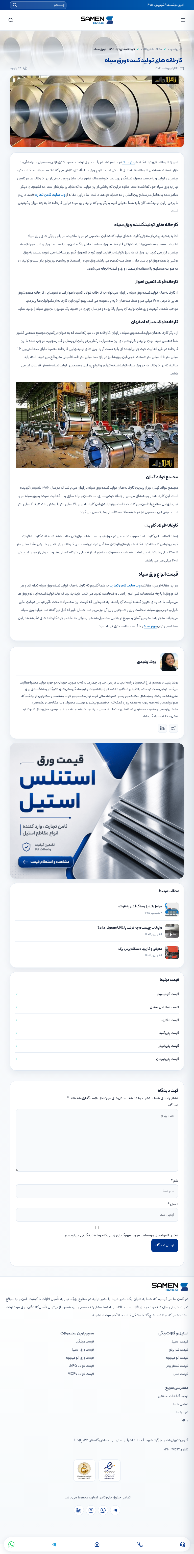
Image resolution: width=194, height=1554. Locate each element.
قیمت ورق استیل (82, 1350)
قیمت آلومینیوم (176, 1358)
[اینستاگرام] (91, 1510)
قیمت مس (180, 1374)
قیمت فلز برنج (178, 1350)
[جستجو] (11, 20)
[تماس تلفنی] (140, 1544)
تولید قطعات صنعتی (173, 1396)
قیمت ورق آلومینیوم (79, 1358)
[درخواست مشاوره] (182, 1544)
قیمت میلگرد (85, 1342)
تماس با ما (180, 1404)
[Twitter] (173, 728)
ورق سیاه (128, 162)
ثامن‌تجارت (175, 49)
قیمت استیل (179, 1342)
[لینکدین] (79, 1510)
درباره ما (182, 1412)
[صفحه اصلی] (97, 1544)
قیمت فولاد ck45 (81, 1366)
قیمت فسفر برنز (177, 1366)
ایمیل (174, 1204)
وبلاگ (184, 1420)
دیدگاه (173, 1105)
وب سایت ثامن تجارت (49, 195)
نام (175, 1181)
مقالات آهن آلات (151, 49)
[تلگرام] (54, 1544)
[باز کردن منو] (183, 20)
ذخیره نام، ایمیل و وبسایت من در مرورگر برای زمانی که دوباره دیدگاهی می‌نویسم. (121, 1235)
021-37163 (171, 1449)
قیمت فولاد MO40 (80, 1374)
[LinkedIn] (162, 728)
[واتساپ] (11, 1544)
